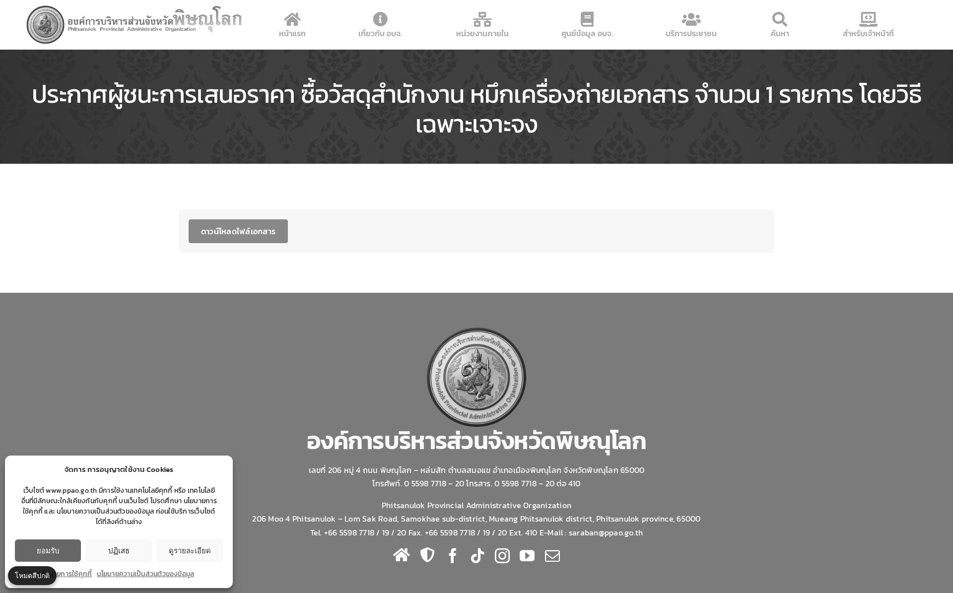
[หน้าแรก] (401, 554)
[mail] (552, 555)
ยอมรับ (48, 550)
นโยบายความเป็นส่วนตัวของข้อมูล (145, 574)
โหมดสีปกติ (32, 575)
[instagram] (502, 555)
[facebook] (452, 555)
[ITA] (427, 554)
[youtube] (527, 555)
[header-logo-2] (135, 7)
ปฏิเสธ (119, 550)
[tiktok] (477, 555)
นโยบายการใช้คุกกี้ (65, 574)
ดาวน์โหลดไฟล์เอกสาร (238, 231)
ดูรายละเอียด (190, 550)
